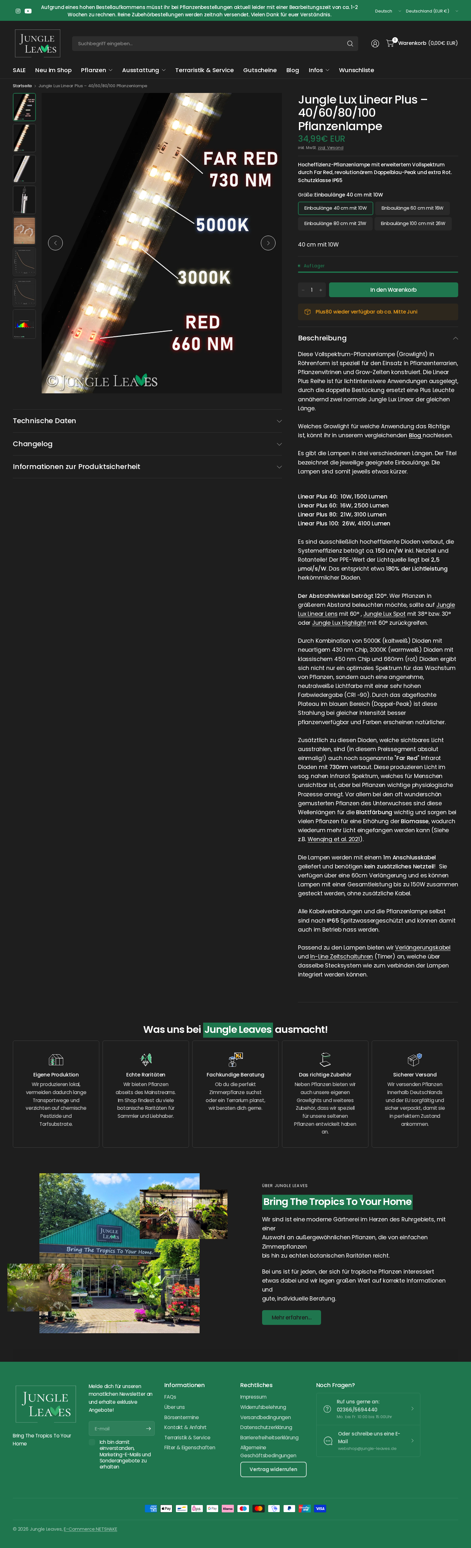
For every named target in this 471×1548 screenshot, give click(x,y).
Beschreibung (322, 338)
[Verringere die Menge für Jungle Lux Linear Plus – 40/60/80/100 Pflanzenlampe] (303, 290)
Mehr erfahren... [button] (292, 1317)
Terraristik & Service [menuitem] (204, 70)
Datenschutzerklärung (266, 1427)
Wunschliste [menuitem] (356, 70)
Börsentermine (181, 1417)
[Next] (268, 243)
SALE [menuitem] (19, 70)
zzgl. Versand (330, 147)
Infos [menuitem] (316, 70)
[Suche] (350, 43)
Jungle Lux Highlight (339, 623)
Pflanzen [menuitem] (93, 70)
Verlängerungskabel (422, 947)
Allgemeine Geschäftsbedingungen (268, 1451)
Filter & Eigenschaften (189, 1447)
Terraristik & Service (187, 1437)
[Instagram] (18, 11)
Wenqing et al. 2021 (334, 839)
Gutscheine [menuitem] (260, 70)
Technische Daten (44, 421)
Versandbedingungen (265, 1417)
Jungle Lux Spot (384, 614)
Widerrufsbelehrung (263, 1407)
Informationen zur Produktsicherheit (76, 467)
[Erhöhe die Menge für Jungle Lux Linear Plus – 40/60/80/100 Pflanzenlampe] (321, 290)
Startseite (22, 86)
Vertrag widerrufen (273, 1469)
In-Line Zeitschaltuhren (341, 956)
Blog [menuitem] (292, 70)
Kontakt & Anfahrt (185, 1427)
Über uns (174, 1407)
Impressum (253, 1396)
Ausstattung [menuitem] (140, 70)
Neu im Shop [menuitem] (53, 70)
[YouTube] (28, 11)
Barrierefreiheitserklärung (269, 1437)
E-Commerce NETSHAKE (90, 1529)
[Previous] (55, 243)
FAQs (170, 1396)
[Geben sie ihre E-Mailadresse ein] (148, 1428)
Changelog (32, 444)
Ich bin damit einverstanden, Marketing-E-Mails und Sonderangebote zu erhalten (125, 1454)
